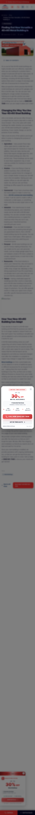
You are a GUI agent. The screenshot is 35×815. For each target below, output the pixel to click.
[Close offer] (31, 389)
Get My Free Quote (16, 422)
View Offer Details (9, 426)
